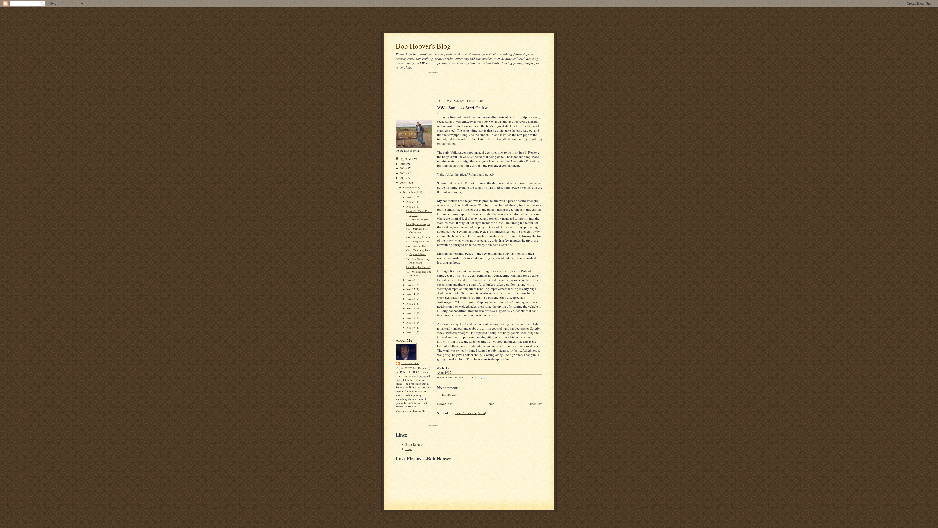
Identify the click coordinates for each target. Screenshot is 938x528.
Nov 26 (411, 284)
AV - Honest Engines (417, 219)
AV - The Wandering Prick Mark (417, 260)
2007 (403, 178)
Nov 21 (411, 308)
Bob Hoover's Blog (423, 46)
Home (490, 403)
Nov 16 (411, 332)
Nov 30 (411, 197)
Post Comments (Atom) (470, 413)
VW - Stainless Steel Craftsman (417, 230)
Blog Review (414, 444)
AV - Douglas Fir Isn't (418, 267)
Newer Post (444, 403)
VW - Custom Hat (416, 246)
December (409, 187)
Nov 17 (411, 327)
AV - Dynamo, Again (418, 224)
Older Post (535, 403)
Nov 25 (411, 289)
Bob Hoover (410, 363)
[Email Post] (483, 377)
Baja (408, 449)
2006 (403, 182)
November (409, 192)
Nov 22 (411, 303)
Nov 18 (411, 322)
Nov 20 (411, 313)
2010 (403, 163)
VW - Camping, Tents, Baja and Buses (418, 252)
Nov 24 (411, 294)
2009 (403, 168)
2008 (403, 173)
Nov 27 (411, 280)
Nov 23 (411, 299)
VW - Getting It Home (418, 237)
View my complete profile (410, 411)
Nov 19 (411, 318)
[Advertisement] (469, 18)
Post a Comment (449, 394)
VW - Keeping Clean (417, 241)
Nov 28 (411, 206)
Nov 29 (411, 201)
